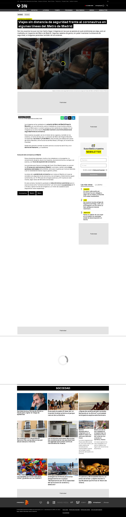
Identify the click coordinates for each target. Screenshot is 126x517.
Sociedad (63, 388)
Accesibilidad (66, 512)
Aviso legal (65, 509)
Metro (39, 193)
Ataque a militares (42, 1)
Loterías (46, 10)
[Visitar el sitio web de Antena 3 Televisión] (42, 502)
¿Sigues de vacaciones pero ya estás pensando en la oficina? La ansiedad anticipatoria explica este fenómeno (92, 413)
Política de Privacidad (99, 170)
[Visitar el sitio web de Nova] (59, 502)
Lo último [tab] (98, 185)
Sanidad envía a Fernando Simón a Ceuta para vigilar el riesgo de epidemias (30, 412)
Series (91, 10)
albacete (86, 189)
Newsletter (103, 10)
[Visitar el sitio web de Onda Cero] (77, 502)
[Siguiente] (108, 1)
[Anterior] (18, 1)
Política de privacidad (74, 509)
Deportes (34, 10)
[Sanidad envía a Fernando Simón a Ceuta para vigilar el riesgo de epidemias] (32, 401)
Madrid (32, 193)
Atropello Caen (65, 1)
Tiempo (57, 10)
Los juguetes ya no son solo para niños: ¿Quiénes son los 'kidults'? (29, 477)
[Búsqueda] (107, 5)
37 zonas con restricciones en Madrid (39, 167)
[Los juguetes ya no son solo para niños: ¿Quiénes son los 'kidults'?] (32, 467)
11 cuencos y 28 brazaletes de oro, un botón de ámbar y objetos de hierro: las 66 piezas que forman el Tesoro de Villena (93, 479)
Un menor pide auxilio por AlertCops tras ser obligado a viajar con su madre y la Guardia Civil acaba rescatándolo (93, 193)
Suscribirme (93, 174)
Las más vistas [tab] (86, 185)
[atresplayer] (99, 5)
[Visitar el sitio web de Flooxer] (106, 502)
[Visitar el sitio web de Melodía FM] (89, 502)
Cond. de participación (96, 509)
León (85, 200)
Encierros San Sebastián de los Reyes (28, 1)
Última (89, 5)
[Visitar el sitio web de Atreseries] (71, 502)
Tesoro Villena (51, 1)
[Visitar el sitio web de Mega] (65, 502)
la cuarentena (66, 185)
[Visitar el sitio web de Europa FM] (83, 502)
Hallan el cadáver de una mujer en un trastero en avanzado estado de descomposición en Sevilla (93, 217)
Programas (69, 10)
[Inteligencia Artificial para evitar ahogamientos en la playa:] (63, 467)
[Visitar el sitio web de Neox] (53, 502)
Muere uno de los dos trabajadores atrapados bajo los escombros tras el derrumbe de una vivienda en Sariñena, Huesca (100, 434)
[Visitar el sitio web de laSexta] (48, 502)
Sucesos (27, 14)
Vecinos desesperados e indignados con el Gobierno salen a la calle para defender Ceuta (85, 434)
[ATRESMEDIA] (23, 502)
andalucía (87, 212)
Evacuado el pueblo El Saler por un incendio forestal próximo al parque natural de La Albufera (61, 413)
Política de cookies (85, 509)
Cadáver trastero (74, 1)
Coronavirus (23, 193)
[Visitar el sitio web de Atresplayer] (98, 502)
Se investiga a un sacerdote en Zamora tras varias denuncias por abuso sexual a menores (30, 440)
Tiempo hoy (58, 1)
